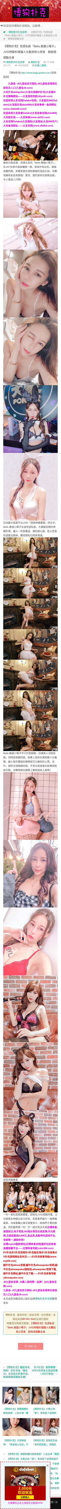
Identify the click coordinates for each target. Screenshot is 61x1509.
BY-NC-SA (28, 1319)
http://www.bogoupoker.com (36, 72)
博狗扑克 (35, 62)
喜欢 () (32, 1346)
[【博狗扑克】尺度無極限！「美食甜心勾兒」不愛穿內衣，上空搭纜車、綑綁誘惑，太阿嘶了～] (17, 1426)
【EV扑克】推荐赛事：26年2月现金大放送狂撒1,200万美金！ (45, 1370)
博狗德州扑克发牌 (17, 31)
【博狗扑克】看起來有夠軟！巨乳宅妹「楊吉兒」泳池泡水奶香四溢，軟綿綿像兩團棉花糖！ (16, 1371)
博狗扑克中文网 (43, 1298)
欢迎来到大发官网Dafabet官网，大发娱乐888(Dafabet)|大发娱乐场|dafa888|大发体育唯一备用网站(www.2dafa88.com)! (30, 104)
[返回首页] (4, 31)
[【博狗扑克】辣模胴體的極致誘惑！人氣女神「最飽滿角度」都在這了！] (17, 1395)
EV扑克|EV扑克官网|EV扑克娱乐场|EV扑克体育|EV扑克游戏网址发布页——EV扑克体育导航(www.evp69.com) (30, 1256)
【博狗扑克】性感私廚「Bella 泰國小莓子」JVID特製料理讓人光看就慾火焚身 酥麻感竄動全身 (30, 51)
